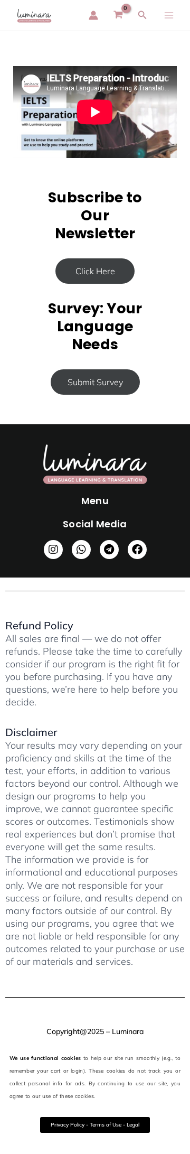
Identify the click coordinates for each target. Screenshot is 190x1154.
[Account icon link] (93, 15)
